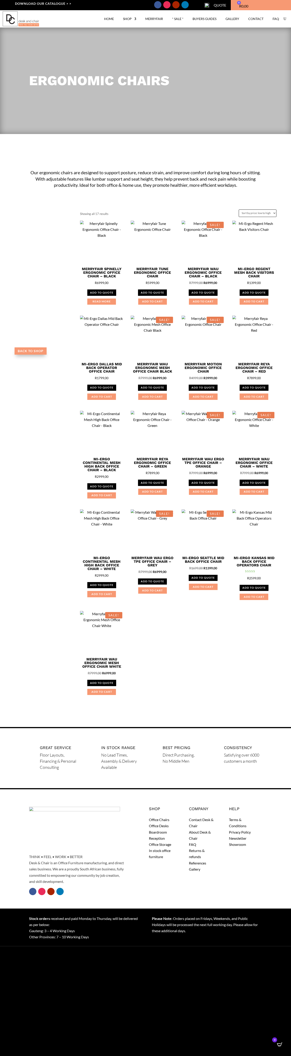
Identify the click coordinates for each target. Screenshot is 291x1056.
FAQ (276, 19)
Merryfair (154, 19)
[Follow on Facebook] (157, 4)
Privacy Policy (240, 832)
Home (109, 19)
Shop (127, 19)
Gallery (232, 19)
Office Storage (160, 844)
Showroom (237, 844)
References (197, 863)
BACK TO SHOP (30, 351)
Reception (157, 838)
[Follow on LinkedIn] (185, 4)
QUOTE (220, 5)
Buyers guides (204, 19)
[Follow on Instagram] (167, 4)
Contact (255, 19)
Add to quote (101, 292)
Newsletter (237, 838)
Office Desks (159, 826)
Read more (102, 301)
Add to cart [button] (152, 301)
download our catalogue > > (43, 3)
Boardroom (158, 832)
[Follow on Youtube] (176, 4)
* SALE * (177, 19)
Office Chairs (159, 819)
